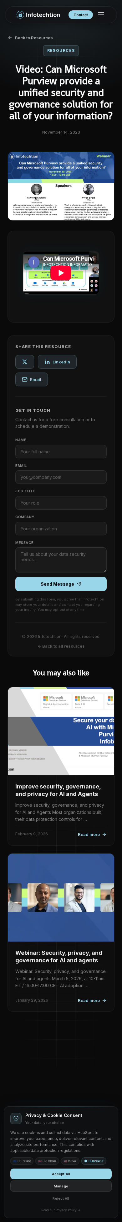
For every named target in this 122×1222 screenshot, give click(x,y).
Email (35, 379)
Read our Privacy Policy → (61, 1210)
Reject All (61, 1198)
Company (24, 517)
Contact (81, 15)
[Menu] (101, 14)
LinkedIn (61, 361)
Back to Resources (34, 37)
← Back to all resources (61, 646)
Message (24, 542)
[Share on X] (24, 362)
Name (20, 440)
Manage (61, 1186)
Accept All (61, 1174)
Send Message (57, 584)
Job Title (25, 491)
